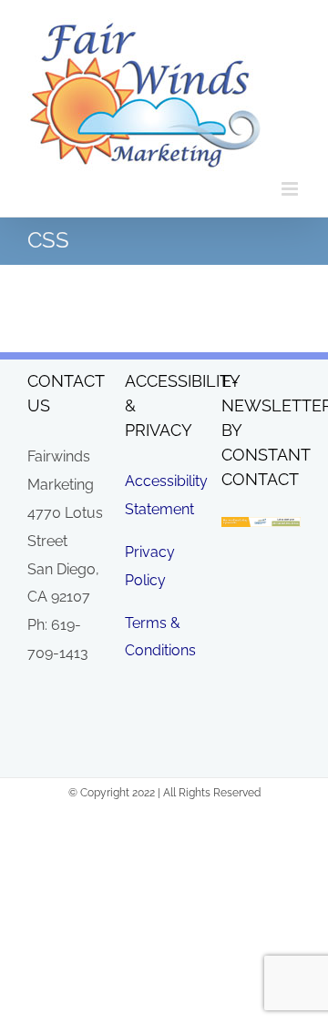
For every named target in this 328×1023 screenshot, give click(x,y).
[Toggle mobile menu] (291, 188)
